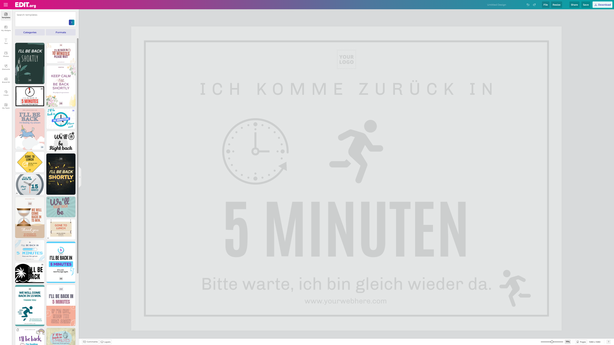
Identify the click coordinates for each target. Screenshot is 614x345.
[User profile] (6, 4)
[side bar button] (80, 177)
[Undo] (528, 4)
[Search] (71, 22)
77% (568, 342)
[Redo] (534, 4)
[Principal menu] (25, 5)
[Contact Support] (608, 342)
